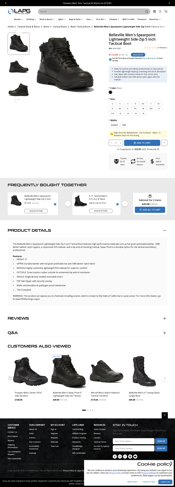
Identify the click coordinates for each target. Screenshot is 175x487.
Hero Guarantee (14, 458)
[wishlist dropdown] (164, 143)
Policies (32, 437)
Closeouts (76, 442)
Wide (124, 125)
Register (153, 58)
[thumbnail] (19, 44)
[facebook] (115, 456)
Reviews (18, 318)
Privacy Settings (148, 473)
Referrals (54, 442)
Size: (112, 99)
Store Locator (100, 429)
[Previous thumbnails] (19, 33)
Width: (113, 120)
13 (128, 113)
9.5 (135, 109)
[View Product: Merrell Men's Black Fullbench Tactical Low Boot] (106, 371)
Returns (11, 440)
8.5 (120, 109)
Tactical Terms (100, 442)
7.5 (158, 104)
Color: (115, 88)
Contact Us (12, 432)
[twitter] (125, 456)
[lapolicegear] (19, 12)
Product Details (29, 230)
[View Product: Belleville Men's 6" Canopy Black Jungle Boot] (144, 371)
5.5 (128, 104)
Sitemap (32, 453)
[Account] (160, 11)
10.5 (150, 109)
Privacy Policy (115, 473)
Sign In (144, 58)
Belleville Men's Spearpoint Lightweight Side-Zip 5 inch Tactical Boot (37, 198)
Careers (97, 437)
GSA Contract (35, 442)
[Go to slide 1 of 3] (169, 3)
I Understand (165, 482)
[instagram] (120, 456)
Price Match (13, 436)
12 (120, 113)
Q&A (13, 333)
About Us (33, 429)
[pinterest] (130, 456)
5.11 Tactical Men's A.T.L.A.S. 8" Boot (98, 197)
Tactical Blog (77, 429)
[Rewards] (154, 11)
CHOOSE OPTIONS (36, 211)
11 (159, 109)
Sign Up (161, 441)
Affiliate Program (79, 433)
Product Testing (79, 437)
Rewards (54, 437)
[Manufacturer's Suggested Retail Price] (127, 55)
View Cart (55, 446)
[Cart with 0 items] (165, 11)
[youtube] (135, 456)
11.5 (112, 113)
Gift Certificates (79, 453)
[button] (138, 149)
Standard (114, 125)
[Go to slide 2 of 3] (6, 3)
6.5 (143, 104)
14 (136, 113)
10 (143, 109)
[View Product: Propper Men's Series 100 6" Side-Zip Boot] (30, 371)
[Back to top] (165, 415)
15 (143, 113)
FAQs (31, 433)
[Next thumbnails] (19, 99)
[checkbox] (55, 204)
